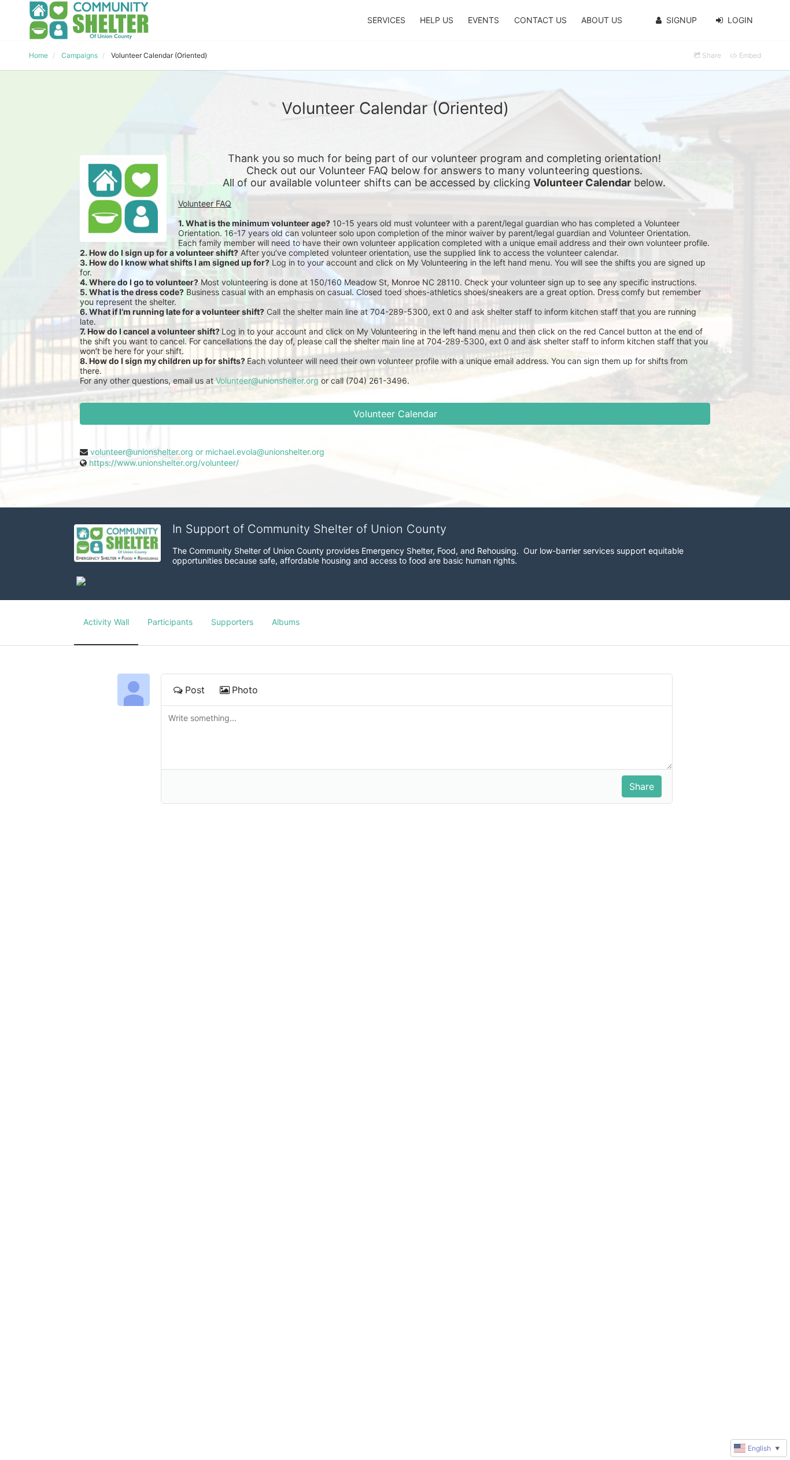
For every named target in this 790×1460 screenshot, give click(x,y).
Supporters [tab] (232, 622)
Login (740, 20)
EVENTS (483, 20)
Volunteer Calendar (395, 414)
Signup (681, 20)
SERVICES (386, 20)
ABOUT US (601, 20)
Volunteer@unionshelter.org (267, 380)
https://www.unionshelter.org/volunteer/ (164, 463)
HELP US (436, 20)
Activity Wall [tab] (106, 622)
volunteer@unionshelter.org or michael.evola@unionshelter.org (207, 452)
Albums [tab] (286, 622)
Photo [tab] (245, 690)
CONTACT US (540, 20)
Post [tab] (195, 690)
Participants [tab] (170, 622)
